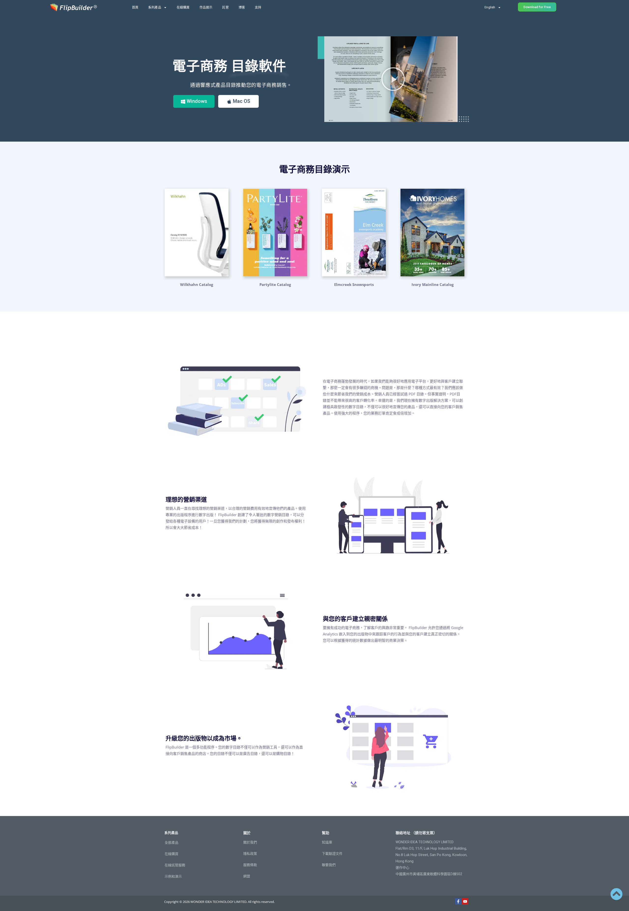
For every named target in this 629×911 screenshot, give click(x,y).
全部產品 (171, 842)
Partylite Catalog (275, 284)
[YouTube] (465, 901)
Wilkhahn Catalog (196, 284)
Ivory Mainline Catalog (433, 284)
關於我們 (250, 842)
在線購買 (183, 7)
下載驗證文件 (332, 854)
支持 (258, 7)
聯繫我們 (329, 865)
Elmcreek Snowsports (354, 284)
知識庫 (327, 842)
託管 (225, 7)
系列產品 (154, 7)
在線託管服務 (175, 865)
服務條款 (250, 865)
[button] (393, 79)
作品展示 (206, 7)
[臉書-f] (458, 901)
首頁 (135, 7)
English (490, 7)
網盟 (246, 876)
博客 (242, 7)
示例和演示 (173, 876)
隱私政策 (250, 854)
